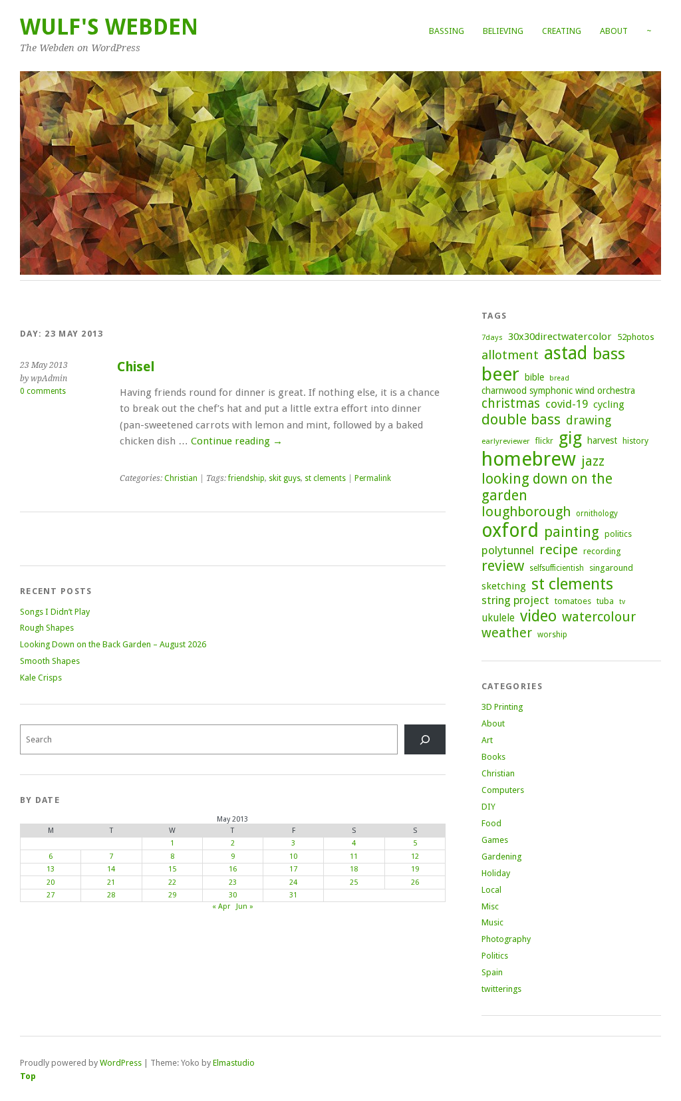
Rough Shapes (47, 628)
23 (233, 882)
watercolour (599, 617)
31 (293, 895)
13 (51, 869)
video (538, 616)
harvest (602, 440)
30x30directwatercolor (560, 337)
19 (415, 869)
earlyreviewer (505, 441)
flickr (544, 441)
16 (233, 869)
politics (618, 534)
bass (609, 353)
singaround (611, 568)
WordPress (121, 1063)
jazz (593, 461)
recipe (558, 549)
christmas (510, 403)
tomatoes (573, 601)
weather (506, 633)
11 (354, 856)
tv (622, 601)
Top (28, 1076)
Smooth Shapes (50, 661)
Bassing (446, 31)
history (635, 441)
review (502, 565)
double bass (521, 419)
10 (293, 856)
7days (492, 337)
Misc (490, 906)
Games (494, 840)
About (614, 31)
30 (233, 895)
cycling (608, 404)
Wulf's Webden (109, 27)
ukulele (498, 618)
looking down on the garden (547, 487)
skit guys (285, 478)
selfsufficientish (556, 568)
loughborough (526, 512)
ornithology (597, 513)
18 (354, 869)
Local (491, 890)
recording (601, 551)
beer (500, 374)
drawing (588, 420)
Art (487, 740)
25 (354, 882)
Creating (561, 31)
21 (111, 882)
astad (565, 353)
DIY (488, 807)
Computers (502, 790)
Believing (503, 31)
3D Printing (502, 707)
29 (172, 895)
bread (559, 378)
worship (552, 634)
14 (111, 869)
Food (491, 823)
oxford (510, 531)
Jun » (244, 906)
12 (415, 856)
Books (493, 757)
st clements (325, 478)
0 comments (43, 391)
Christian (181, 478)
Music (492, 922)
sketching (503, 586)
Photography (506, 939)
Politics (494, 956)
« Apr (221, 906)
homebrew (528, 459)
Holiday (495, 873)
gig (570, 438)
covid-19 (566, 403)
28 (111, 895)
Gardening (501, 857)
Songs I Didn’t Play (55, 612)
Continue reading (237, 441)
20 (51, 882)
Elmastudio (234, 1063)
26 (415, 882)
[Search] (425, 739)
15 (172, 869)
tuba (605, 601)
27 (51, 895)
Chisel (136, 367)
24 (293, 882)
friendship (246, 478)
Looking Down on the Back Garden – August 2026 (113, 644)
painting (571, 532)
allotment (510, 355)
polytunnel (507, 550)
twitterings (501, 989)
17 (293, 869)
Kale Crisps (41, 678)
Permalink (372, 478)
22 (172, 882)
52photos (635, 337)
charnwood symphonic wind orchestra (558, 390)
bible (534, 377)
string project (515, 600)
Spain (492, 972)
